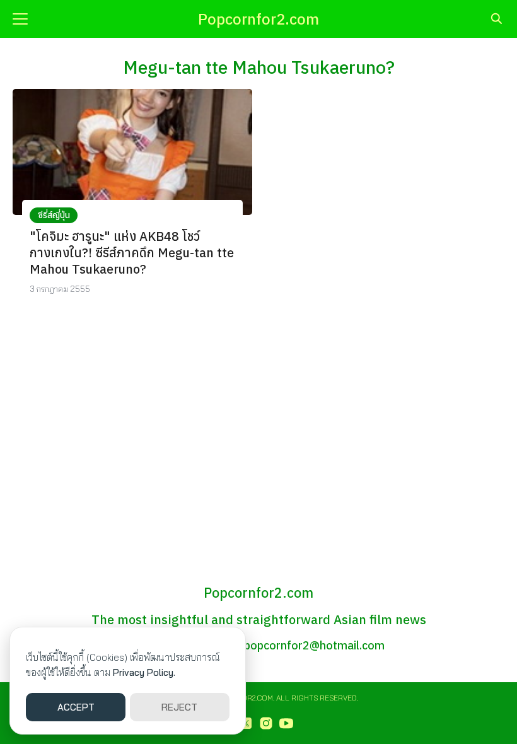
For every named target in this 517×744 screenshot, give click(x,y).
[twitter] (245, 723)
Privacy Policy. (144, 672)
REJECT (179, 707)
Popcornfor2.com (258, 19)
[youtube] (286, 723)
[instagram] (266, 723)
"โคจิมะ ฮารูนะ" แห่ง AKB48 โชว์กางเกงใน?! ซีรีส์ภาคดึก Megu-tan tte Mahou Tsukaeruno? (132, 252)
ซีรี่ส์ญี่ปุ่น (54, 215)
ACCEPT (76, 707)
